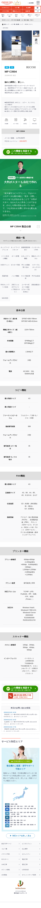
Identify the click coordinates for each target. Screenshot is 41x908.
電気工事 (25, 864)
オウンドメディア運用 (29, 875)
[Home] (7, 3)
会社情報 (31, 3)
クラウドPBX (5, 854)
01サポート (5, 859)
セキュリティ (26, 854)
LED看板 (4, 875)
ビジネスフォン (27, 843)
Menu (38, 4)
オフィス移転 (5, 869)
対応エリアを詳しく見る (21, 836)
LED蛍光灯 (25, 869)
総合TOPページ (6, 843)
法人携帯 (25, 849)
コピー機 (4, 849)
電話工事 (25, 859)
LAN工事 (4, 864)
